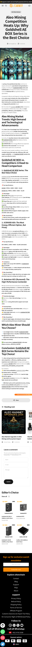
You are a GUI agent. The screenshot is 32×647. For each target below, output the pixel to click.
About (16, 591)
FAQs (16, 588)
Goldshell (13, 107)
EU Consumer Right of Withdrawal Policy (16, 617)
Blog (16, 581)
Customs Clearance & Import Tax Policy (16, 614)
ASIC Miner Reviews (16, 12)
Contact (16, 578)
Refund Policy (16, 601)
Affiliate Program (16, 611)
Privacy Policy (7, 454)
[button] (2, 644)
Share (17, 400)
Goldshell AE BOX (8, 140)
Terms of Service (15, 454)
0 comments (22, 43)
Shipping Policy (16, 604)
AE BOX (20, 88)
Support (16, 584)
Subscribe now (16, 569)
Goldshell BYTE (20, 516)
